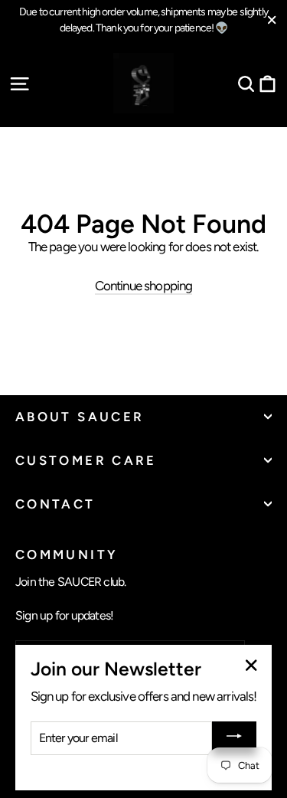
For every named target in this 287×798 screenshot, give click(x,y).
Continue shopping (144, 285)
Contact (55, 504)
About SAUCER (79, 416)
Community (66, 554)
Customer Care (86, 460)
